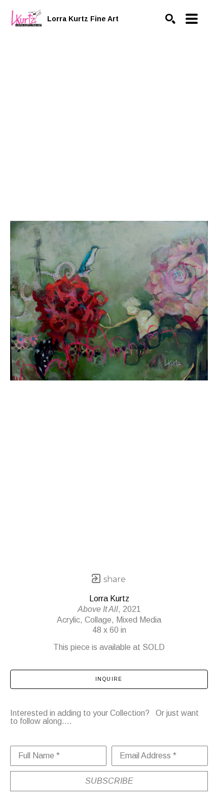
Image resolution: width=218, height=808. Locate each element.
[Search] (170, 19)
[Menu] (192, 19)
